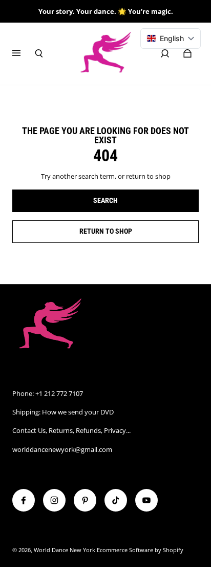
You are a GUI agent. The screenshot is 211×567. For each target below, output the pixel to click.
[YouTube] (146, 500)
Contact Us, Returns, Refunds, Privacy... (71, 430)
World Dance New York (64, 550)
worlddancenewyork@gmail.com (62, 449)
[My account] (165, 53)
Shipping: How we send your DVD (63, 412)
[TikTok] (115, 500)
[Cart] (187, 53)
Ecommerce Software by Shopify (140, 550)
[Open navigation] (23, 53)
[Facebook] (23, 500)
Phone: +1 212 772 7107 (47, 393)
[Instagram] (54, 500)
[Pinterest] (85, 500)
